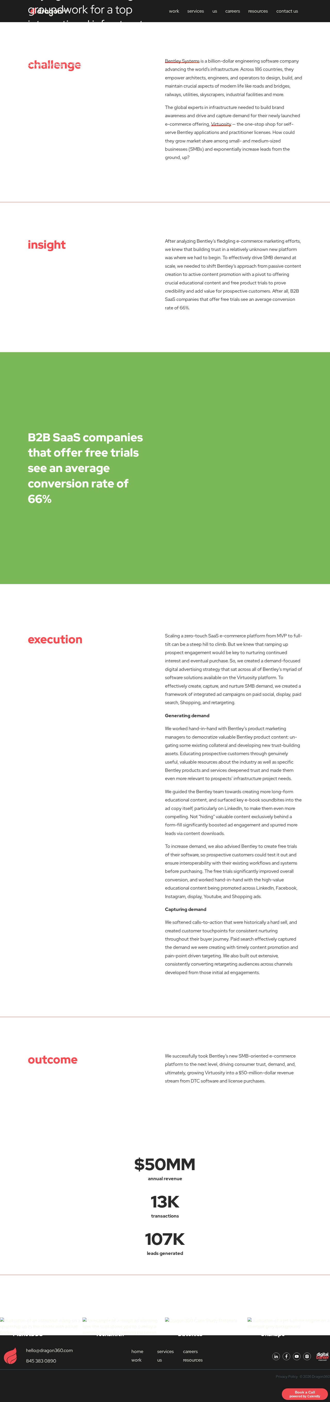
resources (258, 11)
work (136, 1360)
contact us (287, 11)
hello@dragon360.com (49, 1350)
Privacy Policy (287, 1376)
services (165, 1351)
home (137, 1351)
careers (232, 11)
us (214, 11)
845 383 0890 (41, 1361)
